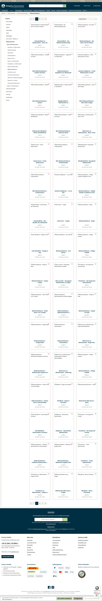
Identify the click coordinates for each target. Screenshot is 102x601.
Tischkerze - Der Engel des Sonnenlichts (86, 281)
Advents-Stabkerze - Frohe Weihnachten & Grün (86, 71)
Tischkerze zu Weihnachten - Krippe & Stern (39, 491)
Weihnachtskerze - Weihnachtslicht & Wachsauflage (63, 311)
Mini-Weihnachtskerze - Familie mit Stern (39, 71)
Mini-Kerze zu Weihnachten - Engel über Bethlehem (87, 341)
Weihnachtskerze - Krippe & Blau (40, 281)
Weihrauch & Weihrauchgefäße (15, 77)
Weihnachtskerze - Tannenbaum (63, 341)
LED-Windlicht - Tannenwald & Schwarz (39, 431)
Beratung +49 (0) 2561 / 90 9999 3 (94, 1)
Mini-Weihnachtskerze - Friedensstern (39, 191)
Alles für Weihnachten (12, 44)
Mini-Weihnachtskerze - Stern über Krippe (86, 101)
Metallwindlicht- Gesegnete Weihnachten (86, 161)
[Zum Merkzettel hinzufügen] (48, 24)
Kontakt (29, 547)
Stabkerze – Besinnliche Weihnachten (63, 431)
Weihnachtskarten (12, 50)
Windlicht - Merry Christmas (86, 491)
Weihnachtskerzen (12, 69)
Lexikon (29, 554)
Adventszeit (10, 52)
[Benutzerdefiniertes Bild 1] (33, 568)
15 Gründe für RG (31, 542)
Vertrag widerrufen (7, 556)
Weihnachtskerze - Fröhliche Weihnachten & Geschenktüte (40, 461)
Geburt (7, 27)
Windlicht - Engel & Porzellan (63, 401)
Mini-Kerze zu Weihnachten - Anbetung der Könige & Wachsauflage (63, 371)
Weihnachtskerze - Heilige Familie (87, 251)
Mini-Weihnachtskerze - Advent (39, 101)
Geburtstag (9, 30)
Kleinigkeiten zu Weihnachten (15, 63)
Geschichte (30, 550)
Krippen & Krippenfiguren (13, 86)
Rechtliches (56, 537)
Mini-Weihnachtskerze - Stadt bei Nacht (63, 131)
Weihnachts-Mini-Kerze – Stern (87, 401)
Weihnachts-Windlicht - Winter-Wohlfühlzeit (39, 131)
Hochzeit (8, 24)
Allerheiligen (9, 36)
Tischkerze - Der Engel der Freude (86, 431)
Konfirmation (9, 97)
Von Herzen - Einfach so (12, 38)
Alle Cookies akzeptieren (64, 598)
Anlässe (7, 18)
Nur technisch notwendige (92, 598)
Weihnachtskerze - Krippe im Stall (87, 311)
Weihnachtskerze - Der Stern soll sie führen (87, 41)
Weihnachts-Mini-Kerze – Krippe (63, 491)
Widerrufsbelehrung (57, 550)
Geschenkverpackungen (13, 74)
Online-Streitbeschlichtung (59, 554)
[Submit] (65, 519)
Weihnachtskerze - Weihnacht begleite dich (63, 461)
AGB (64, 529)
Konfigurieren (78, 598)
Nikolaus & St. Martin (12, 80)
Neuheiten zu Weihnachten (14, 47)
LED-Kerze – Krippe (63, 221)
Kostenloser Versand (7, 1)
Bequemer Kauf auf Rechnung (74, 1)
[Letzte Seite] (45, 19)
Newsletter (30, 545)
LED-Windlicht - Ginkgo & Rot (40, 251)
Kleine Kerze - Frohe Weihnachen (39, 161)
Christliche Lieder (12, 72)
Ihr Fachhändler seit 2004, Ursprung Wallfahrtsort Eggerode (49, 1)
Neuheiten (30, 540)
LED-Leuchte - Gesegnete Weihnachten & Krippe (63, 281)
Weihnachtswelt (10, 41)
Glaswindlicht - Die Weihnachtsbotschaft (63, 41)
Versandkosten (56, 540)
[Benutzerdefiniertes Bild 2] (33, 572)
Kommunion (9, 91)
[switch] (97, 595)
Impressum (55, 545)
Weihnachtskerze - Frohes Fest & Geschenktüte (40, 401)
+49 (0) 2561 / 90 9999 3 (9, 543)
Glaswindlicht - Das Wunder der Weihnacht (40, 221)
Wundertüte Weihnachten (14, 83)
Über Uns (30, 537)
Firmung (8, 94)
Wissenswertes (31, 552)
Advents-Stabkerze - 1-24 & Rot (63, 191)
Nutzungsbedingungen (51, 524)
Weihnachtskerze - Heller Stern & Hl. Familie (40, 311)
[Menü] (100, 586)
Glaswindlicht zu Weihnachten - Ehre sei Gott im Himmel (39, 42)
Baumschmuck (11, 58)
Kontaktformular (14, 551)
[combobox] (46, 5)
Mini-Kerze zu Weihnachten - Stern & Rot (86, 131)
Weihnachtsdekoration (13, 66)
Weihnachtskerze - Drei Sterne (63, 251)
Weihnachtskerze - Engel (87, 221)
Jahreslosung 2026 (10, 88)
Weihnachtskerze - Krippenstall (40, 341)
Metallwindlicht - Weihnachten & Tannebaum (63, 102)
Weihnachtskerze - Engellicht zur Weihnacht (63, 71)
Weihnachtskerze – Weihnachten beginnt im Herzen (40, 371)
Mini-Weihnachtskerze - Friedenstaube (63, 161)
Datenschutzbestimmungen (40, 529)
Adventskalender (12, 55)
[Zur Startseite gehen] (12, 6)
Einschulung (9, 21)
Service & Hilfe (82, 537)
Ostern (7, 100)
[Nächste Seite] (42, 19)
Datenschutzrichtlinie (63, 522)
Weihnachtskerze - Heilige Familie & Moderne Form (87, 191)
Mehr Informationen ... (7, 599)
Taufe (7, 33)
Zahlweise (81, 547)
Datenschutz (55, 552)
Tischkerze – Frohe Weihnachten (87, 461)
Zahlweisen (55, 542)
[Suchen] (64, 5)
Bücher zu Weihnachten (13, 61)
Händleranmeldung (83, 540)
